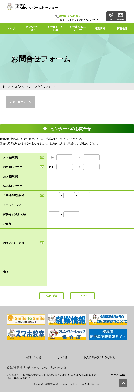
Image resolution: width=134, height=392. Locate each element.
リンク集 (62, 357)
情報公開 (122, 28)
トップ (6, 86)
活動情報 (100, 28)
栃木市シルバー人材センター (36, 6)
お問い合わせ (23, 86)
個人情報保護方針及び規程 (99, 357)
